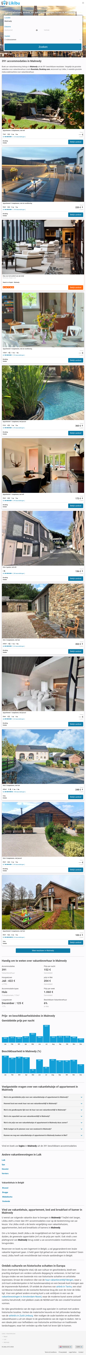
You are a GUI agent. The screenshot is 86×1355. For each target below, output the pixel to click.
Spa (3, 1165)
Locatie (7, 18)
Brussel (5, 1188)
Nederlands (65, 1347)
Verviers (5, 1173)
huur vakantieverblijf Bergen (59, 1280)
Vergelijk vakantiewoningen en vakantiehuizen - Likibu (10, 2)
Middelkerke (7, 1197)
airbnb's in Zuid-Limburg (21, 1315)
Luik (3, 1160)
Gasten (7, 36)
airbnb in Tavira (64, 1286)
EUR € (78, 1347)
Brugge (5, 1192)
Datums (7, 27)
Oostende (6, 1201)
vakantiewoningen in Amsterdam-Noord (21, 1296)
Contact (80, 1352)
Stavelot (5, 1169)
